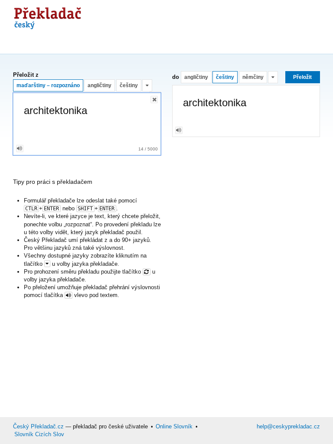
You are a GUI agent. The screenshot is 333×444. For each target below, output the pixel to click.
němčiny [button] (253, 77)
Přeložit (302, 77)
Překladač (48, 16)
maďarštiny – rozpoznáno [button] (48, 85)
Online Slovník (174, 426)
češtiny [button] (129, 85)
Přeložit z (26, 75)
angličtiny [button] (99, 85)
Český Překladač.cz (38, 426)
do (175, 77)
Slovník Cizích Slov (39, 434)
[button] (147, 85)
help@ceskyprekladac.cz (288, 426)
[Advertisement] (171, 41)
